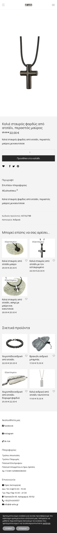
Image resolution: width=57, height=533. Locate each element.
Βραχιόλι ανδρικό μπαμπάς (39, 358)
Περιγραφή (8, 180)
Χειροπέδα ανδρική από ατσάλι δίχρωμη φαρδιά (12, 394)
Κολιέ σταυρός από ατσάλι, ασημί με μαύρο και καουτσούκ (12, 304)
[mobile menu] (3, 5)
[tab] (28, 180)
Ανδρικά (16, 219)
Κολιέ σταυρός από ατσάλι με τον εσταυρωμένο (40, 264)
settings (46, 523)
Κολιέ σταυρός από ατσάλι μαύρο (12, 262)
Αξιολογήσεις (10, 190)
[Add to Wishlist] (4, 166)
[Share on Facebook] (9, 166)
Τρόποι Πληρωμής (10, 459)
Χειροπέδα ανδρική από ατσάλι (12, 358)
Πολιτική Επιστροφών (12, 463)
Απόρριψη (23, 528)
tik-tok (7, 441)
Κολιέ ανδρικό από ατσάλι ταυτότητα (39, 393)
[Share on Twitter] (13, 166)
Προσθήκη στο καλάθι (28, 158)
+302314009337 (12, 500)
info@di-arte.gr (11, 504)
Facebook (8, 425)
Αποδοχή (8, 528)
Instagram (8, 433)
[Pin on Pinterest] (18, 166)
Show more (6, 267)
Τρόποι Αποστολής (11, 455)
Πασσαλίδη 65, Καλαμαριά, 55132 (19, 496)
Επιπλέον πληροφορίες (14, 185)
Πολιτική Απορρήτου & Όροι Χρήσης (18, 467)
